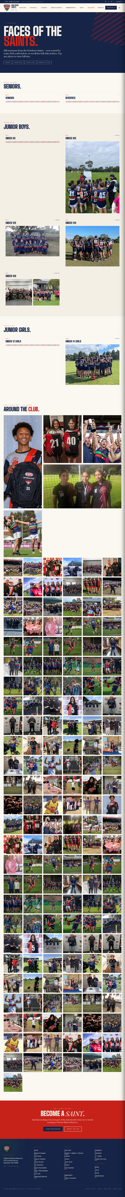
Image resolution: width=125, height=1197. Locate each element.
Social (97, 1173)
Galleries (91, 7)
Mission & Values (39, 1153)
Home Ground (38, 1162)
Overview (67, 1150)
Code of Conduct (39, 1159)
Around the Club (44, 62)
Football (33, 7)
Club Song (37, 1156)
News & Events (56, 7)
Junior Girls (30, 62)
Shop (81, 7)
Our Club (22, 7)
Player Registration (53, 1129)
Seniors (7, 62)
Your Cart (37, 1174)
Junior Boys (18, 62)
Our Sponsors (38, 1165)
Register (110, 7)
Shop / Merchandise (41, 1171)
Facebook (98, 1153)
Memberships (70, 7)
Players (44, 7)
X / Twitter (98, 1156)
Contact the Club (73, 1129)
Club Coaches (69, 1168)
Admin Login (117, 1188)
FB (111, 1)
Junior (97, 1170)
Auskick (67, 1156)
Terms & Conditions (104, 1188)
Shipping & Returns (40, 1177)
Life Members (99, 1176)
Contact (118, 1)
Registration (68, 1175)
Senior (97, 1167)
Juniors (66, 1159)
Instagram (98, 1150)
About (36, 1150)
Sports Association (40, 1168)
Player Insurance (70, 1178)
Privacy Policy (90, 1188)
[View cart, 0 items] (119, 8)
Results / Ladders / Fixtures (73, 1153)
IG (105, 1)
